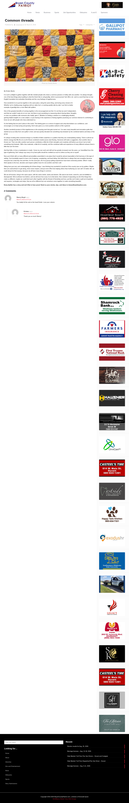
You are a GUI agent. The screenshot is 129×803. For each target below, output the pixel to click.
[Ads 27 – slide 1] (112, 584)
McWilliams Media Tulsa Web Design (64, 799)
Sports (7, 779)
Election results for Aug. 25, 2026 (77, 746)
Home (7, 753)
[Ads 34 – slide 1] (112, 723)
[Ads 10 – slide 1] (112, 282)
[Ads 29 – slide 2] (112, 630)
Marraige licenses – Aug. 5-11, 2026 (78, 766)
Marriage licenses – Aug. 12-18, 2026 (79, 751)
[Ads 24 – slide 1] (112, 537)
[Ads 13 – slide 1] (112, 328)
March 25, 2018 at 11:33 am (31, 213)
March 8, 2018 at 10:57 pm (24, 199)
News (7, 770)
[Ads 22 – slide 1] (112, 491)
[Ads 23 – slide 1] (112, 514)
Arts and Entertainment (12, 766)
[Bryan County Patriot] (21, 5)
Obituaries (8, 775)
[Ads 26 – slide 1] (112, 50)
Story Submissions (11, 783)
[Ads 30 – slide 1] (112, 96)
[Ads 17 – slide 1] (112, 398)
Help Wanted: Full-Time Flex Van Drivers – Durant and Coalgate (87, 756)
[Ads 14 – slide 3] (112, 352)
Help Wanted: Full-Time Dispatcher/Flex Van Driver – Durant (86, 761)
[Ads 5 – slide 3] (112, 212)
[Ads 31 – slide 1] (112, 653)
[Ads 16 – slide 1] (112, 73)
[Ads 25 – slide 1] (112, 560)
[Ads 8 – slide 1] (112, 259)
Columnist (19, 25)
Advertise (8, 762)
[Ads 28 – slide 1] (112, 607)
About (7, 757)
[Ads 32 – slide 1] (112, 677)
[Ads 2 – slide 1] (112, 143)
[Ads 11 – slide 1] (112, 27)
